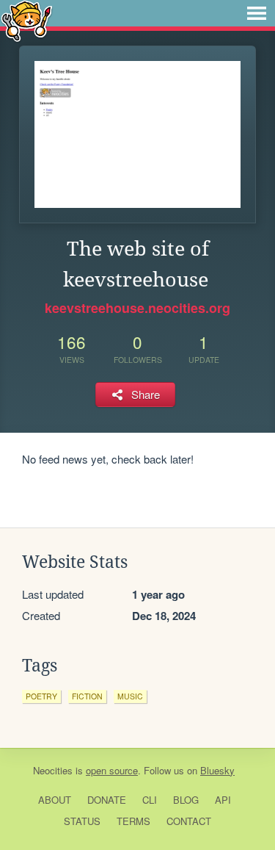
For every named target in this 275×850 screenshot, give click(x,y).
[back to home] (27, 20)
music (130, 696)
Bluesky (217, 770)
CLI (149, 800)
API (223, 800)
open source (112, 770)
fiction (87, 696)
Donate (106, 800)
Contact (188, 821)
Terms (133, 821)
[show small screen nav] (256, 13)
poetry (41, 696)
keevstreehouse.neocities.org (137, 307)
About (54, 800)
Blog (186, 800)
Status (82, 821)
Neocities (53, 770)
